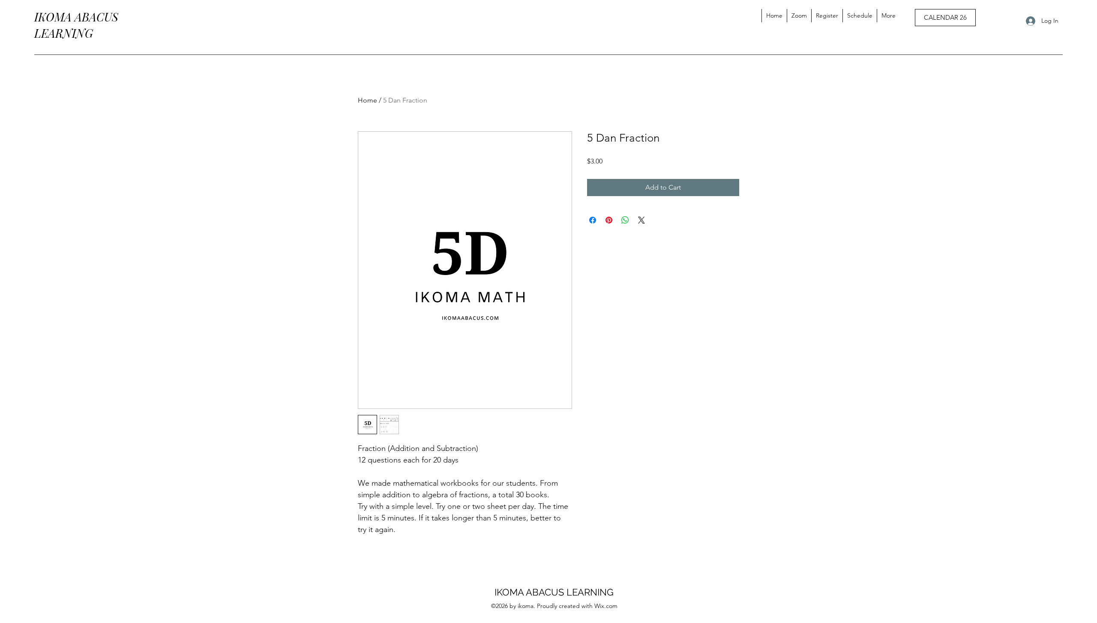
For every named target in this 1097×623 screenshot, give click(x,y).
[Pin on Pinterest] (609, 220)
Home (367, 100)
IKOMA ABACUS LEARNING (554, 592)
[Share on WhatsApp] (625, 220)
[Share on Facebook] (592, 220)
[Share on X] (641, 220)
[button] (888, 15)
